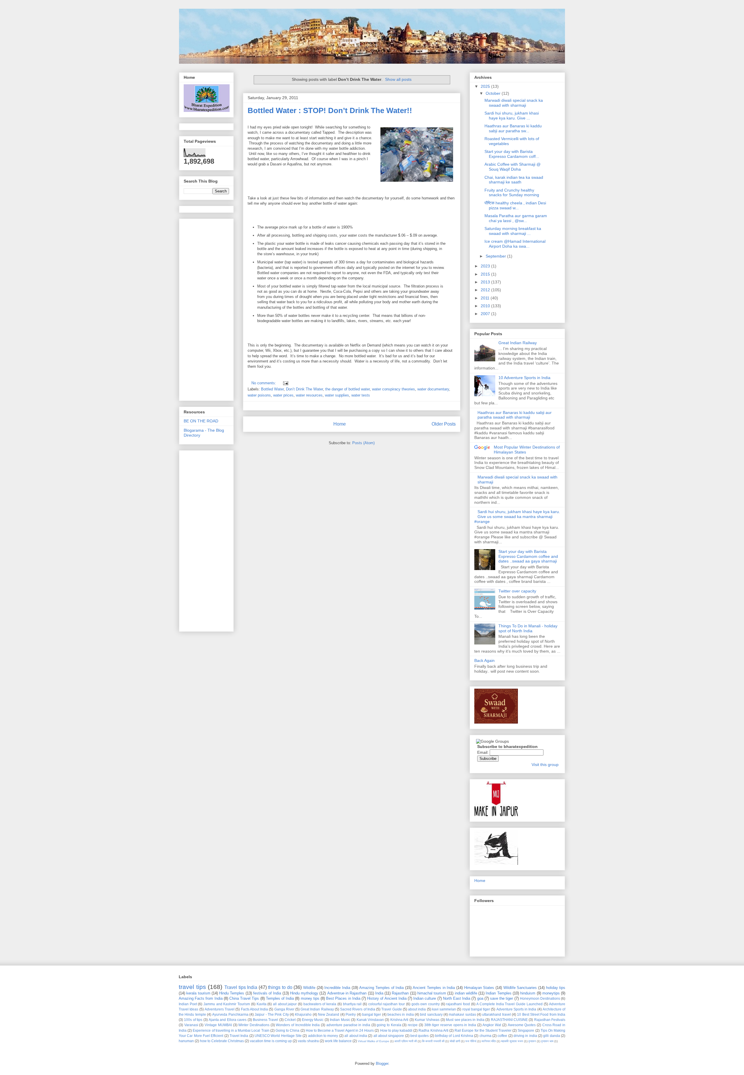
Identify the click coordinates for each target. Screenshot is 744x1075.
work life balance (338, 1041)
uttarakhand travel (496, 1014)
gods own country (426, 1004)
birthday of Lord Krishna (454, 1036)
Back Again (484, 660)
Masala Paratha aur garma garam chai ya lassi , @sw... (515, 218)
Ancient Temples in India (434, 987)
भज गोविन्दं (470, 1041)
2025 (486, 86)
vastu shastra (308, 1041)
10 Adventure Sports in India (524, 377)
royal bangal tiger (476, 1009)
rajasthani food (458, 1004)
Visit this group (545, 764)
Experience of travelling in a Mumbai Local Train (231, 1030)
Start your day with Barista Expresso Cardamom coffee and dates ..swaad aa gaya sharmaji (528, 556)
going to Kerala (389, 1025)
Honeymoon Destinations (540, 998)
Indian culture (424, 998)
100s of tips (193, 1020)
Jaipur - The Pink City (272, 1014)
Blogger (382, 1063)
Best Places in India (343, 998)
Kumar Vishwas (427, 1020)
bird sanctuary (431, 1014)
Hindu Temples (231, 993)
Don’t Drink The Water (304, 389)
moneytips (551, 993)
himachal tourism (431, 993)
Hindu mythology (304, 993)
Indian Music (340, 1020)
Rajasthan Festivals (549, 1020)
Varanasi (191, 1025)
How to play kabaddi (396, 1030)
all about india (355, 1036)
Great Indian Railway (517, 342)
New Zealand (328, 1014)
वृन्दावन (532, 1041)
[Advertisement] (353, 192)
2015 (486, 274)
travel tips (192, 986)
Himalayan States (479, 987)
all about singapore (388, 1036)
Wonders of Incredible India (298, 1025)
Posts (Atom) (363, 443)
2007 (486, 313)
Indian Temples (498, 993)
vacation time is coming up (271, 1041)
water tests (360, 395)
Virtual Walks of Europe (373, 1041)
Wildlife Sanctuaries (520, 987)
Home (339, 424)
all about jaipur (285, 1004)
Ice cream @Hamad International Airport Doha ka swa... (515, 244)
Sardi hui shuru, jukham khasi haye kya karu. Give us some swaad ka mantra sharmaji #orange (517, 516)
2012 (486, 290)
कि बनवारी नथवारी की (433, 1041)
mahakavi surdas (462, 1014)
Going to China (287, 1030)
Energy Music (312, 1020)
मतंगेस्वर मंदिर (489, 1041)
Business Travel (265, 1020)
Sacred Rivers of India (357, 1009)
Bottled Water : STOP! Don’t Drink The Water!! (330, 110)
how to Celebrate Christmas (222, 1041)
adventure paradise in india (348, 1025)
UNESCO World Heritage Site (278, 1036)
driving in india (525, 1036)
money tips (310, 998)
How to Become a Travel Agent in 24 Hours (340, 1030)
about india (417, 1009)
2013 (486, 282)
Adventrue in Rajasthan (347, 993)
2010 (486, 305)
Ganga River (284, 1009)
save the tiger (501, 998)
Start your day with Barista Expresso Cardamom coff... (511, 154)
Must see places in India (465, 1020)
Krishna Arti (399, 1020)
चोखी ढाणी (455, 1041)
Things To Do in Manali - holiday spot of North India (527, 628)
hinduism (527, 993)
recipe (413, 1025)
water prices (283, 395)
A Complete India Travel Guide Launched (509, 1004)
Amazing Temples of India (381, 987)
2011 (486, 298)
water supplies (337, 395)
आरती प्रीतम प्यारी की (405, 1041)
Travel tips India (240, 987)
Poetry (351, 1014)
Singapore (526, 1030)
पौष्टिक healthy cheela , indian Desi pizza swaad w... (515, 205)
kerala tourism (198, 993)
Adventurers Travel (220, 1009)
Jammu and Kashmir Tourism (226, 1004)
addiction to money (323, 1036)
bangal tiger (371, 1014)
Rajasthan (400, 993)
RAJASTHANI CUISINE (509, 1020)
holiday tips (556, 987)
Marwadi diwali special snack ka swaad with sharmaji (513, 103)
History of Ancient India (387, 998)
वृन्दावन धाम (547, 1041)
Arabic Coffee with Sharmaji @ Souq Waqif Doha (512, 167)
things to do (280, 987)
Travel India (239, 1036)
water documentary (433, 389)
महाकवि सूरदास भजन (512, 1041)
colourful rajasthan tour (386, 1004)
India (379, 993)
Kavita (262, 1004)
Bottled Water (272, 389)
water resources (309, 395)
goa (480, 998)
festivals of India (267, 993)
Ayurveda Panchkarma (230, 1014)
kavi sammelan (444, 1009)
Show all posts (398, 79)
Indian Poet (188, 1004)
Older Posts (444, 424)
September (496, 256)
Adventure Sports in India (516, 1009)
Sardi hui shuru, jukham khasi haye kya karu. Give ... (511, 115)
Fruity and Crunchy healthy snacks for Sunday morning (511, 192)
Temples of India (280, 998)
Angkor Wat (491, 1025)
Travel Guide (391, 1009)
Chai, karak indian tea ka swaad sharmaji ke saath (513, 180)
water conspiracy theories (393, 389)
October (494, 93)
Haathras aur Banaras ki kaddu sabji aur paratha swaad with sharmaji (514, 415)
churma (485, 1036)
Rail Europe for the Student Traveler (483, 1030)
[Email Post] (284, 383)
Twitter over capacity (517, 591)
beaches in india (400, 1014)
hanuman (186, 1041)
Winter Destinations (253, 1025)
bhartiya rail (352, 1004)
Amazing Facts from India (201, 998)
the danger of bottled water (347, 389)
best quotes (419, 1036)
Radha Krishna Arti (433, 1030)
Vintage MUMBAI (218, 1025)
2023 (486, 266)
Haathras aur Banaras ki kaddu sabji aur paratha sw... (513, 128)
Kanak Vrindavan (370, 1020)
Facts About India (254, 1009)
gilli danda (551, 1036)
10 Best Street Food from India (541, 1014)
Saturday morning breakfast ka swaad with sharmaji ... (512, 231)
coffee (502, 1036)
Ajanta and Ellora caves (227, 1020)
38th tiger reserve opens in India (450, 1025)
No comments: (264, 383)
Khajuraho (303, 1014)
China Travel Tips (244, 998)
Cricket (290, 1020)
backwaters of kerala (319, 1004)
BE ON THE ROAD (201, 421)
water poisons (259, 395)
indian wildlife (466, 993)
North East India (456, 998)
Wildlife (309, 987)
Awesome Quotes (522, 1025)
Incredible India (337, 987)
